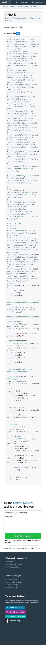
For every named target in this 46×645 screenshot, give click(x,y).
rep (18, 353)
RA (21, 27)
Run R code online (12, 567)
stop (12, 333)
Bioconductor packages (13, 582)
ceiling (20, 381)
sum (14, 324)
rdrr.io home (9, 562)
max (26, 460)
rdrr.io (5, 2)
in (19, 393)
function (15, 286)
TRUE (22, 290)
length (15, 321)
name (27, 286)
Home (5, 6)
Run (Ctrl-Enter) (23, 536)
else (12, 357)
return (13, 295)
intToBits (21, 439)
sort (27, 410)
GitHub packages (11, 587)
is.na (20, 467)
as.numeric (29, 348)
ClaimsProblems (23, 503)
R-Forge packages (11, 585)
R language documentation (15, 564)
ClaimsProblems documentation (13, 548)
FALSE (34, 286)
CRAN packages (11, 579)
